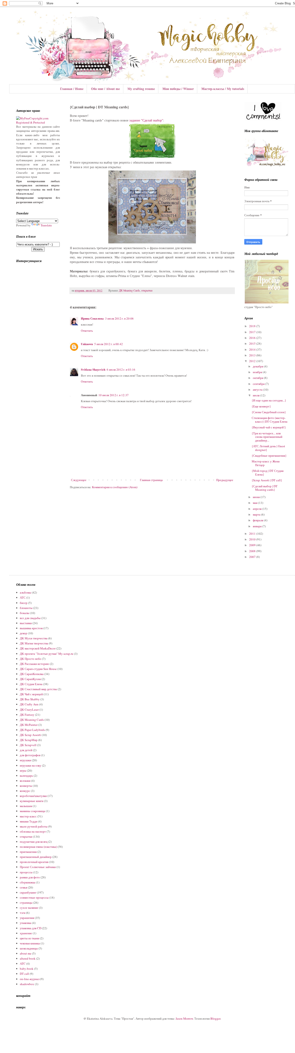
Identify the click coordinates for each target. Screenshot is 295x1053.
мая (255, 503)
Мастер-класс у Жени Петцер (266, 463)
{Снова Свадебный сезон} (269, 412)
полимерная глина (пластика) (38, 847)
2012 (252, 361)
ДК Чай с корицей (31, 694)
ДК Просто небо (30, 659)
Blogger (215, 1018)
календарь (26, 775)
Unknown (87, 344)
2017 (252, 332)
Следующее (78, 480)
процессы (26, 872)
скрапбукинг (28, 892)
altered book (27, 958)
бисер (23, 603)
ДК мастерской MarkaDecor (38, 648)
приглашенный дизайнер (36, 857)
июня (256, 497)
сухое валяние (29, 908)
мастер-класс (28, 816)
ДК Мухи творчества (33, 638)
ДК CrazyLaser (29, 709)
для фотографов (30, 755)
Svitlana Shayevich (93, 369)
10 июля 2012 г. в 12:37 (113, 395)
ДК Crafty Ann (29, 704)
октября (258, 378)
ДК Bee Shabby (30, 699)
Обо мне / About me (105, 88)
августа (258, 389)
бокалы (24, 613)
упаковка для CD (30, 928)
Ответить (87, 331)
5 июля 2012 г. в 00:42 (108, 344)
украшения (27, 918)
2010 (252, 539)
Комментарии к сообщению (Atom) (114, 487)
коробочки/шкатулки (33, 796)
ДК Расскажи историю (34, 664)
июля (256, 395)
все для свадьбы (30, 618)
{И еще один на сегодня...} (269, 400)
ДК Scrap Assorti (30, 735)
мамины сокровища (32, 811)
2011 (252, 533)
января (257, 526)
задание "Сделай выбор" (146, 120)
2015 (252, 343)
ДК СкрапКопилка (32, 674)
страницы (26, 902)
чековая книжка (30, 943)
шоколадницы (29, 948)
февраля (258, 520)
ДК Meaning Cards (129, 290)
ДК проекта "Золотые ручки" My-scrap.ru (46, 654)
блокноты (26, 608)
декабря (258, 366)
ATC (23, 963)
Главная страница (151, 480)
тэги (22, 913)
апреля (257, 509)
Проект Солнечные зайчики (38, 867)
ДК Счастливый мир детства (38, 689)
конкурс (25, 791)
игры (23, 770)
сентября (259, 384)
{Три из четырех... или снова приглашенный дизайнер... (267, 436)
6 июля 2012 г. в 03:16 (121, 369)
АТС (23, 597)
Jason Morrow (184, 1018)
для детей (26, 750)
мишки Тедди (28, 821)
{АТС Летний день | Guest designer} (268, 448)
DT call (24, 974)
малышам (26, 806)
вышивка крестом (31, 628)
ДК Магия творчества (34, 643)
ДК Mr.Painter (29, 725)
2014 (252, 349)
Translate (46, 225)
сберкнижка (27, 882)
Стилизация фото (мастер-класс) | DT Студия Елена (269, 420)
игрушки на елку (30, 765)
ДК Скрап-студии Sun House (38, 669)
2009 (252, 545)
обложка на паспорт (33, 831)
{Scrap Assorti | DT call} (267, 480)
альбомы (25, 592)
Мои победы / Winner (178, 88)
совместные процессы (34, 897)
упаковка (25, 923)
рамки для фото (30, 877)
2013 (252, 355)
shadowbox (27, 984)
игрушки (25, 760)
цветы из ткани (29, 938)
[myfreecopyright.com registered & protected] (38, 122)
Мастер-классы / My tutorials (222, 88)
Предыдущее (224, 480)
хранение (26, 933)
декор (23, 633)
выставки (26, 623)
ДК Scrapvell (28, 745)
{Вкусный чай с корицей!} (269, 427)
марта (257, 514)
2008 (252, 551)
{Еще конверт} (261, 406)
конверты (26, 786)
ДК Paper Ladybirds (32, 730)
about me (25, 953)
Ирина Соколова (92, 318)
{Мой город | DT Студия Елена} (267, 472)
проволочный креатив (34, 862)
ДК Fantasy (27, 715)
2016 (252, 338)
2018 (252, 326)
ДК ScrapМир (29, 740)
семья (23, 887)
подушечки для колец (33, 842)
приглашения (28, 852)
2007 (252, 557)
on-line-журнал (29, 979)
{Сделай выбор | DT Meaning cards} (264, 488)
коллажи (25, 781)
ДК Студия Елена (31, 684)
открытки (146, 290)
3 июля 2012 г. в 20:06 (119, 318)
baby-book (26, 968)
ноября (258, 372)
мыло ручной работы (33, 826)
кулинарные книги (31, 801)
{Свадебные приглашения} (269, 455)
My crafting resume (141, 88)
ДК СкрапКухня (30, 679)
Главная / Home (71, 88)
